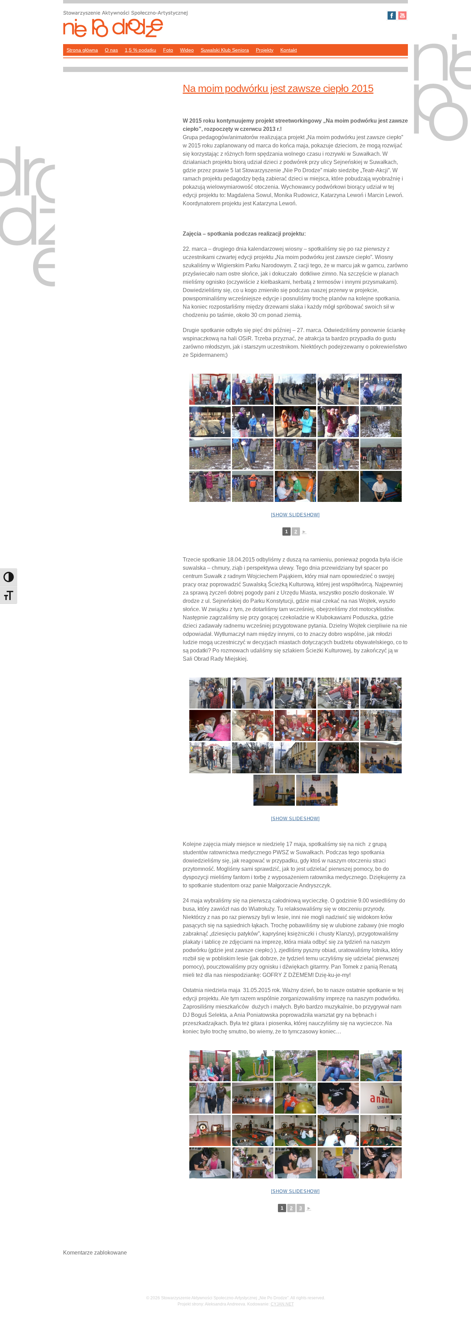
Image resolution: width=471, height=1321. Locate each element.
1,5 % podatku (140, 50)
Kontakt (288, 50)
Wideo (187, 50)
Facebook (392, 15)
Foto (168, 50)
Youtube (402, 15)
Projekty (264, 50)
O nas (111, 50)
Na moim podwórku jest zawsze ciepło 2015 (278, 88)
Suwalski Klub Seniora (225, 50)
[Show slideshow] (295, 514)
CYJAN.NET (282, 1304)
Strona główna (82, 50)
